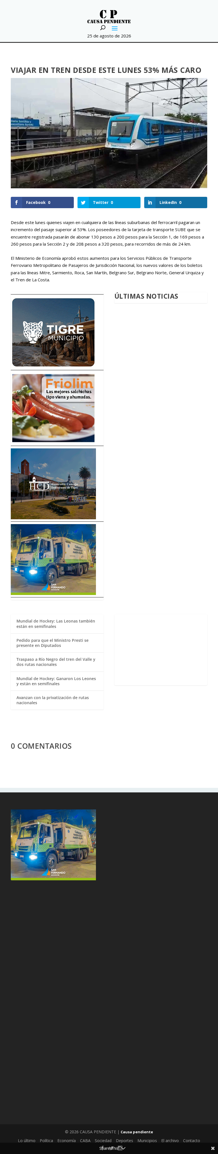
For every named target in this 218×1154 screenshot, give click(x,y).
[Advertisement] (160, 649)
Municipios (147, 1140)
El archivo (170, 1140)
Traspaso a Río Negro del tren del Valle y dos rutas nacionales (55, 662)
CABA (85, 1140)
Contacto (191, 1140)
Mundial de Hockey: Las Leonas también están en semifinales (55, 623)
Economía (66, 1140)
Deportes (124, 1140)
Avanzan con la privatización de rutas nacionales (52, 700)
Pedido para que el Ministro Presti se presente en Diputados (52, 643)
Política (46, 1140)
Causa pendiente (137, 1131)
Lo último (26, 1140)
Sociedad (103, 1140)
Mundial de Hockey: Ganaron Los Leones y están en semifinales (56, 681)
